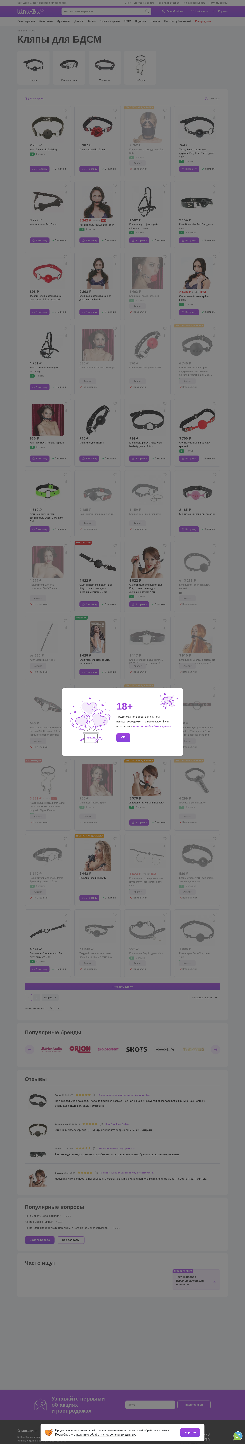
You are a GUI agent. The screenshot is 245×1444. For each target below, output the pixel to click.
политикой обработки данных (152, 726)
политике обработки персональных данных (105, 1434)
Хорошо (190, 1432)
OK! (123, 737)
